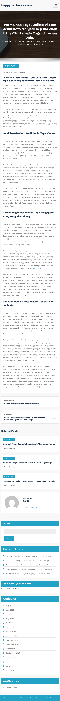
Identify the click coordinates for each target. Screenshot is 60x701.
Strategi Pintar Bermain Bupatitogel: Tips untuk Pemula (29, 444)
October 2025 (11, 649)
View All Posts (29, 507)
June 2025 (10, 666)
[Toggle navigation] (56, 5)
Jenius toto (37, 268)
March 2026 (10, 627)
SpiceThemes (50, 698)
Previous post (9, 400)
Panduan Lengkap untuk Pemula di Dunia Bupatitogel (27, 463)
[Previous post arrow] (54, 402)
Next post (8, 414)
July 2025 (10, 662)
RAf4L (8, 72)
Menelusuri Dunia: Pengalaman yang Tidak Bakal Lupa (28, 574)
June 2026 (10, 614)
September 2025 (13, 653)
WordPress (24, 698)
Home (4, 41)
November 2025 (12, 644)
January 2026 (11, 636)
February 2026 (12, 631)
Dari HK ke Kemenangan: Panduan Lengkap (21, 403)
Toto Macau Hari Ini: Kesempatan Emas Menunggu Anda (29, 481)
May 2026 (10, 619)
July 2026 (10, 610)
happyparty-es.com (16, 5)
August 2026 (11, 606)
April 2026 (10, 623)
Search (6, 523)
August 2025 (11, 657)
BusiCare (40, 698)
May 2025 (10, 670)
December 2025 (12, 640)
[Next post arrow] (54, 416)
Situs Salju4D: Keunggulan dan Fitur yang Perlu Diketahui (29, 569)
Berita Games (19, 72)
